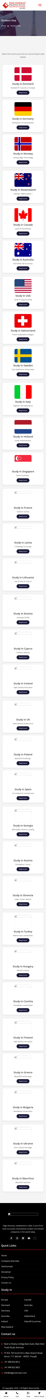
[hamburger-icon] (39, 5)
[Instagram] (17, 1238)
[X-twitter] (35, 1238)
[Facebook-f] (11, 1238)
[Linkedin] (23, 1238)
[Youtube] (29, 1238)
